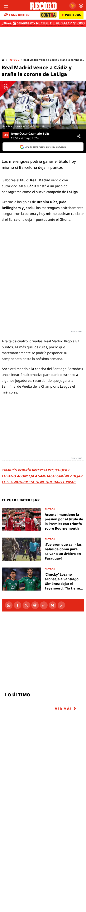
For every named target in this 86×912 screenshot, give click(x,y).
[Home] (3, 59)
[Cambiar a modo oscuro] (72, 5)
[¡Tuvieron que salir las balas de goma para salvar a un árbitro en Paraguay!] (43, 549)
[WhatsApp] (9, 605)
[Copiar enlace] (61, 605)
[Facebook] (17, 605)
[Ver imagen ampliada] (43, 105)
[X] (26, 605)
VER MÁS (63, 708)
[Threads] (35, 605)
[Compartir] (78, 136)
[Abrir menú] (6, 5)
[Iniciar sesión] (81, 5)
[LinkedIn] (44, 605)
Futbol (14, 60)
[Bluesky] (52, 605)
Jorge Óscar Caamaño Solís (30, 133)
